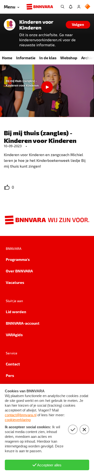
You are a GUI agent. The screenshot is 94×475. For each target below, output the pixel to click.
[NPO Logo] (87, 7)
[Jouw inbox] (70, 7)
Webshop (68, 57)
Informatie (25, 57)
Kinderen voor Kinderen (36, 24)
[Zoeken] (62, 7)
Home (7, 57)
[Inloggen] (79, 7)
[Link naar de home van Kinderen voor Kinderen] (9, 24)
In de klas (47, 57)
